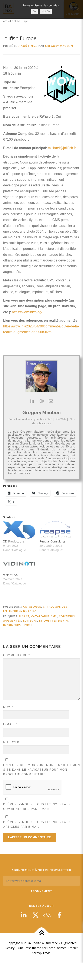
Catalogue (32, 606)
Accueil (7, 21)
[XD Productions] (19, 530)
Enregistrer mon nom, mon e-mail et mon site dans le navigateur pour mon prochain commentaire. (41, 769)
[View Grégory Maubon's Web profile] (41, 401)
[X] (35, 915)
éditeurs (30, 620)
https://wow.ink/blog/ (27, 312)
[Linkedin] (23, 915)
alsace (24, 616)
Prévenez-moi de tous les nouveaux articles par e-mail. (37, 824)
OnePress (24, 948)
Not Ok (46, 11)
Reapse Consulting (52, 541)
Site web (11, 742)
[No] (78, 9)
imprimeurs (12, 625)
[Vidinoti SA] (19, 564)
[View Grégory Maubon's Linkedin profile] (32, 401)
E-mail (10, 724)
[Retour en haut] (41, 933)
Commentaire (16, 655)
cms (54, 616)
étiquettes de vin (53, 620)
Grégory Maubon (59, 46)
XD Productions (14, 541)
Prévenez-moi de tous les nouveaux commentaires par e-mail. (37, 807)
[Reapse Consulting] (55, 530)
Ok (34, 11)
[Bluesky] (47, 915)
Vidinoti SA (10, 575)
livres (27, 625)
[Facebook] (59, 915)
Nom (8, 707)
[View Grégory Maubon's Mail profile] (50, 401)
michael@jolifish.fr (62, 148)
